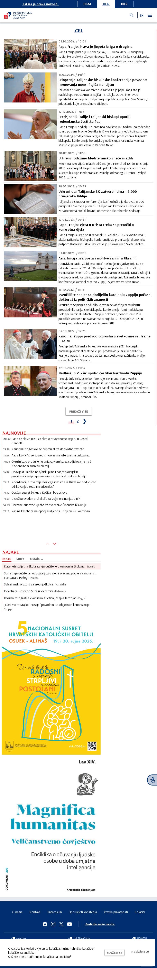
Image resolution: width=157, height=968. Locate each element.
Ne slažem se (140, 951)
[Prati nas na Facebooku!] (45, 924)
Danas (6, 559)
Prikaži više (78, 411)
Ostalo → (37, 559)
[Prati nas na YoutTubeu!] (69, 924)
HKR (124, 3)
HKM (87, 3)
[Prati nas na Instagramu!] (53, 924)
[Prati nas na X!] (61, 924)
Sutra (20, 559)
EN (142, 15)
